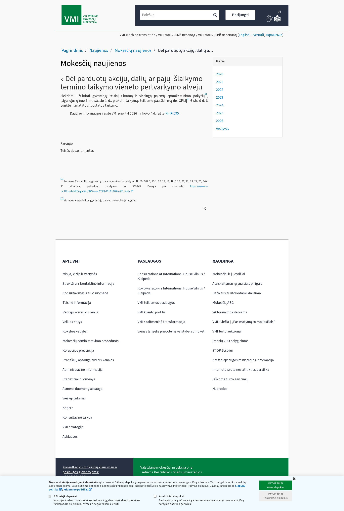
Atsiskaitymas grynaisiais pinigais (237, 283)
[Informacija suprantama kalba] (277, 20)
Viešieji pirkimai (74, 398)
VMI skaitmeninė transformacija (161, 321)
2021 (219, 81)
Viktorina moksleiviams (229, 312)
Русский (257, 34)
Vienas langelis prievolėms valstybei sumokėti (171, 331)
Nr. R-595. (172, 113)
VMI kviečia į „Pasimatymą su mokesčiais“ (243, 321)
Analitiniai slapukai (171, 496)
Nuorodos (219, 388)
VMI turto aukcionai (226, 331)
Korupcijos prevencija (78, 350)
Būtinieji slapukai (65, 496)
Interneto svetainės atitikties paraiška (240, 369)
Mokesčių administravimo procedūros (91, 340)
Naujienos (98, 50)
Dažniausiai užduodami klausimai (237, 293)
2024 (219, 105)
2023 (219, 97)
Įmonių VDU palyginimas (230, 340)
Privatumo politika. (76, 490)
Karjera (68, 407)
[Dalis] (204, 208)
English (244, 34)
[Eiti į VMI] (80, 15)
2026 (219, 120)
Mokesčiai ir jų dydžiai (228, 274)
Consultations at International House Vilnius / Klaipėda (171, 276)
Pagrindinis (72, 50)
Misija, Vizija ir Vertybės (80, 274)
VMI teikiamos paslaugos (156, 302)
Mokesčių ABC (223, 302)
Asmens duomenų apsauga (83, 388)
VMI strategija (73, 427)
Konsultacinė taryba (77, 417)
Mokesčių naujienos (133, 50)
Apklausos (70, 436)
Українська (274, 34)
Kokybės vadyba (75, 331)
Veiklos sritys (72, 321)
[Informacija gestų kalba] (270, 20)
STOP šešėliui (222, 350)
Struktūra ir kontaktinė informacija (88, 283)
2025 (219, 113)
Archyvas (222, 128)
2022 (219, 89)
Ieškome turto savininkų (230, 379)
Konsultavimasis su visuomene (85, 293)
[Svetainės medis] (279, 12)
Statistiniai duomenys (79, 379)
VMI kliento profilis (151, 312)
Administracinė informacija (83, 369)
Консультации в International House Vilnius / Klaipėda (171, 291)
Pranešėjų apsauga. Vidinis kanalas (88, 360)
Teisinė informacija (77, 302)
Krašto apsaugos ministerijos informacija (243, 360)
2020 (219, 74)
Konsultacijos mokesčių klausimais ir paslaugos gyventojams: (90, 470)
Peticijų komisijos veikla (80, 312)
